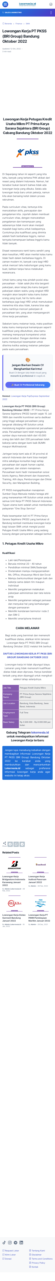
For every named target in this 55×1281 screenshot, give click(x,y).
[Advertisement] (27, 84)
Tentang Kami (38, 1250)
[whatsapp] (16, 844)
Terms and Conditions (42, 1258)
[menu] (5, 4)
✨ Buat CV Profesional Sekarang (27, 384)
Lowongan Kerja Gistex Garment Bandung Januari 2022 (14, 918)
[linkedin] (21, 1243)
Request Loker (11, 1250)
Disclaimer (36, 1254)
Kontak (34, 1267)
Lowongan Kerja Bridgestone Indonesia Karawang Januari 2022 (13, 880)
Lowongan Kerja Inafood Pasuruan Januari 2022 (37, 879)
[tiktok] (4, 1243)
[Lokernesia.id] (27, 4)
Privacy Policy (38, 1263)
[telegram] (22, 844)
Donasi (7, 1258)
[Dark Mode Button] (51, 4)
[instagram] (10, 1243)
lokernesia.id (40, 732)
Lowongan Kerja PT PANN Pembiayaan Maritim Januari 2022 (39, 918)
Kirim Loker (10, 1254)
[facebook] (10, 844)
